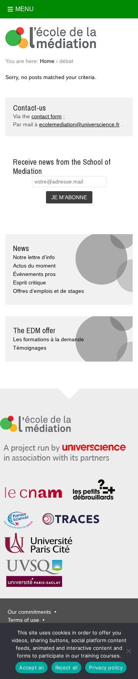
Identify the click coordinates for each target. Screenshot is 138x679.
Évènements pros (34, 274)
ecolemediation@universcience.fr (79, 124)
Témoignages (29, 348)
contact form (46, 116)
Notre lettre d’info (34, 257)
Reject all (66, 667)
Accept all (31, 667)
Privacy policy (106, 667)
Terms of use (23, 620)
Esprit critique (29, 282)
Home (47, 61)
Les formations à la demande (48, 339)
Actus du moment (34, 266)
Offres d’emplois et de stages (48, 291)
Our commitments (29, 612)
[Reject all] (128, 651)
